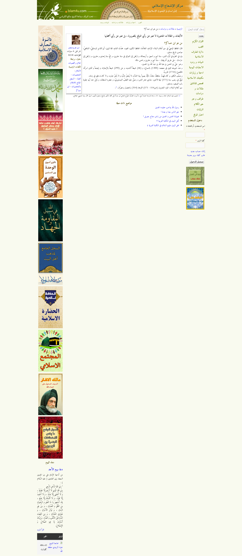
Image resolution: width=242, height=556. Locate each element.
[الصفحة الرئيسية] (121, 19)
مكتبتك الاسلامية (195, 78)
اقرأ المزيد (40, 530)
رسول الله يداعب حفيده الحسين (167, 107)
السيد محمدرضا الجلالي (73, 48)
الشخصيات (76, 75)
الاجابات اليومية (196, 67)
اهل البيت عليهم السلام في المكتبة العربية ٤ (163, 125)
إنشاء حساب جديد (198, 151)
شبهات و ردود (104, 22)
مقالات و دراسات (117, 22)
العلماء (79, 79)
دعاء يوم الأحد (55, 469)
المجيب (140, 22)
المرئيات (200, 109)
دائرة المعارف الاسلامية (197, 54)
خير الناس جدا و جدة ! (170, 112)
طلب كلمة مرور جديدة (196, 155)
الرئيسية (179, 29)
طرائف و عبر (197, 98)
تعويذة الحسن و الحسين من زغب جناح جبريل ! (161, 116)
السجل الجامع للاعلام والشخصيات (75, 83)
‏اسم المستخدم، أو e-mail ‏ (195, 128)
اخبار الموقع (198, 114)
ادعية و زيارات (131, 22)
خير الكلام (198, 104)
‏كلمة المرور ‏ (200, 141)
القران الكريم (197, 41)
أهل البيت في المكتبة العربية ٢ (167, 121)
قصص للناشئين (196, 83)
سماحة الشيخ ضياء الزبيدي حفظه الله (55, 547)
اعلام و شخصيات (74, 63)
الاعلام (78, 71)
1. (179, 95)
